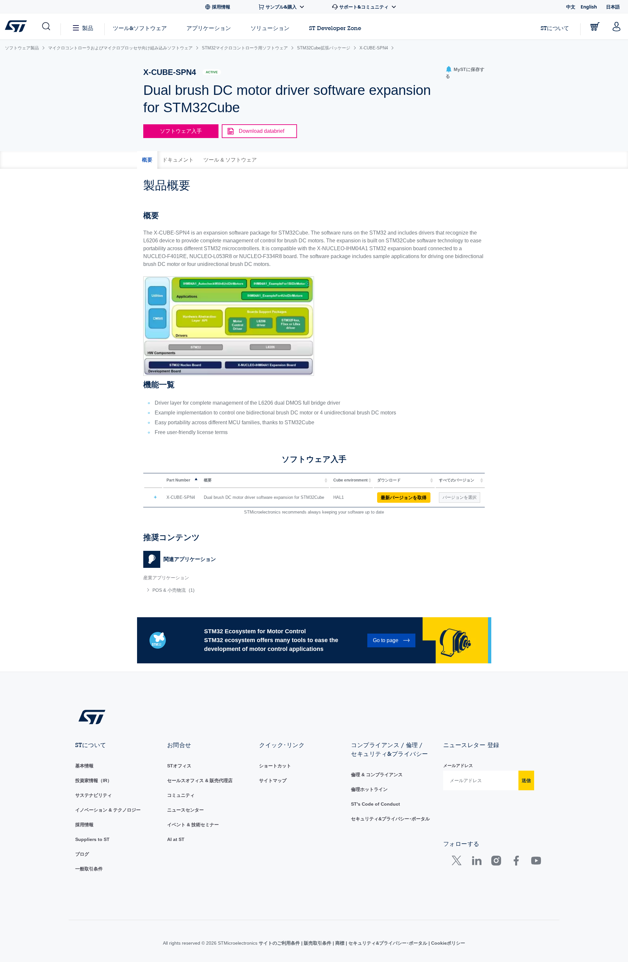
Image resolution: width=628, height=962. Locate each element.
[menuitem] (225, 590)
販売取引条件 (318, 943)
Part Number (178, 480)
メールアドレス (458, 765)
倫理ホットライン (369, 789)
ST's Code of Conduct (375, 804)
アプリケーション (208, 28)
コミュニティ (181, 795)
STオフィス (179, 765)
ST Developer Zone (335, 28)
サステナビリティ (93, 795)
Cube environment (350, 480)
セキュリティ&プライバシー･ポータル (390, 818)
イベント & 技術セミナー (193, 824)
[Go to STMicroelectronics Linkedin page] (476, 862)
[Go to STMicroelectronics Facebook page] (516, 862)
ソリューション (270, 28)
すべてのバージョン (456, 480)
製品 (87, 28)
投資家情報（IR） (93, 780)
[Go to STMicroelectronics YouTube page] (536, 862)
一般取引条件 (89, 868)
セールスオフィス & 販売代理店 (200, 780)
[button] (45, 26)
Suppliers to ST (92, 839)
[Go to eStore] (595, 26)
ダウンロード (389, 480)
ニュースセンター (185, 810)
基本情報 (84, 765)
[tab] (147, 160)
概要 (208, 480)
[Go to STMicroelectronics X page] (458, 862)
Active (212, 72)
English (589, 7)
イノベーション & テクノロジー (108, 810)
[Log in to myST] (616, 26)
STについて (555, 28)
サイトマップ (273, 780)
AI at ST (175, 839)
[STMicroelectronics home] (17, 26)
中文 (570, 7)
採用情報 (84, 824)
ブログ (82, 854)
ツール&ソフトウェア (140, 28)
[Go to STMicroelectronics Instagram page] (496, 862)
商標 (340, 943)
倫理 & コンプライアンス (377, 774)
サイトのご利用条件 (280, 943)
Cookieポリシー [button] (447, 943)
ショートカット (275, 765)
